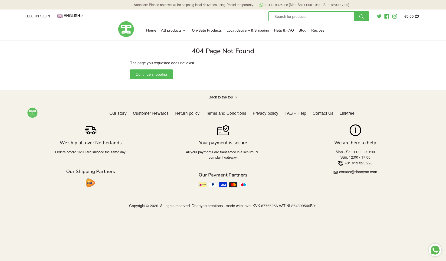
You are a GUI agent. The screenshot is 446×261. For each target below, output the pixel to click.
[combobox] (319, 16)
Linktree (347, 113)
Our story (118, 113)
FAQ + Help (295, 113)
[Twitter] (379, 15)
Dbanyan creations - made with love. (222, 205)
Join (46, 16)
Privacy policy (265, 113)
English (71, 16)
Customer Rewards (151, 113)
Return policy (187, 113)
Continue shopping (151, 74)
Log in (33, 16)
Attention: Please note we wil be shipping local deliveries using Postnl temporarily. (241, 4)
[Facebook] (386, 15)
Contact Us (323, 113)
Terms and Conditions (226, 113)
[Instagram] (394, 15)
